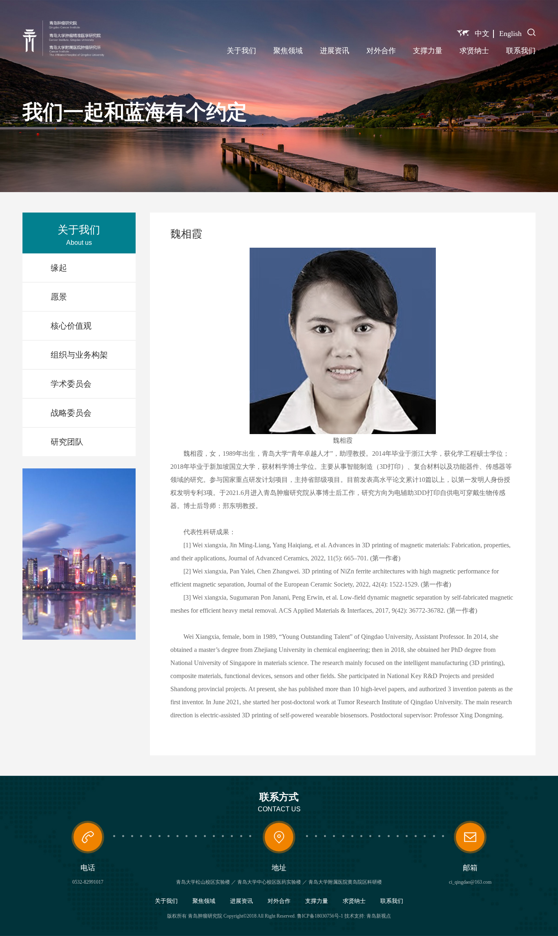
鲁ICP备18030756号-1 (320, 916)
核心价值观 (71, 325)
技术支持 (354, 916)
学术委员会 (71, 383)
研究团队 (67, 441)
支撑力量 (427, 51)
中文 (482, 33)
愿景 (59, 296)
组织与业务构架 (79, 354)
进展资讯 (334, 51)
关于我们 (241, 51)
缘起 (59, 267)
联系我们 (521, 51)
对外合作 (381, 51)
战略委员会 (71, 412)
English (510, 33)
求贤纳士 (474, 51)
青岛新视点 (378, 916)
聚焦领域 (288, 51)
